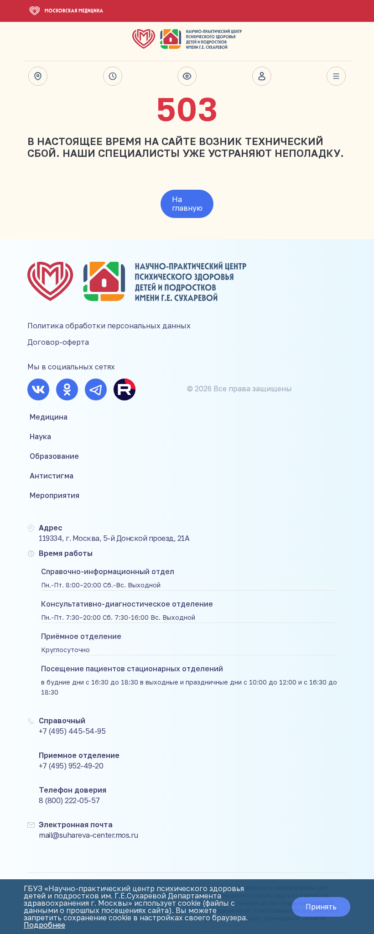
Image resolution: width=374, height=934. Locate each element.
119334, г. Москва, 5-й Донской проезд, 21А (114, 538)
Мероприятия (54, 495)
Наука (40, 436)
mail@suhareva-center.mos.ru (88, 835)
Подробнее (44, 924)
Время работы (112, 76)
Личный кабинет (261, 76)
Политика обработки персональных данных (109, 325)
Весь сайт (336, 76)
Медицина (49, 416)
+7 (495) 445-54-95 (72, 731)
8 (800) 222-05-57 (69, 800)
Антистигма (51, 475)
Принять (321, 906)
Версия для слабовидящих (187, 76)
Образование (54, 456)
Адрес (37, 76)
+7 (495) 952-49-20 (71, 765)
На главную (187, 204)
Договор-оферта (58, 342)
